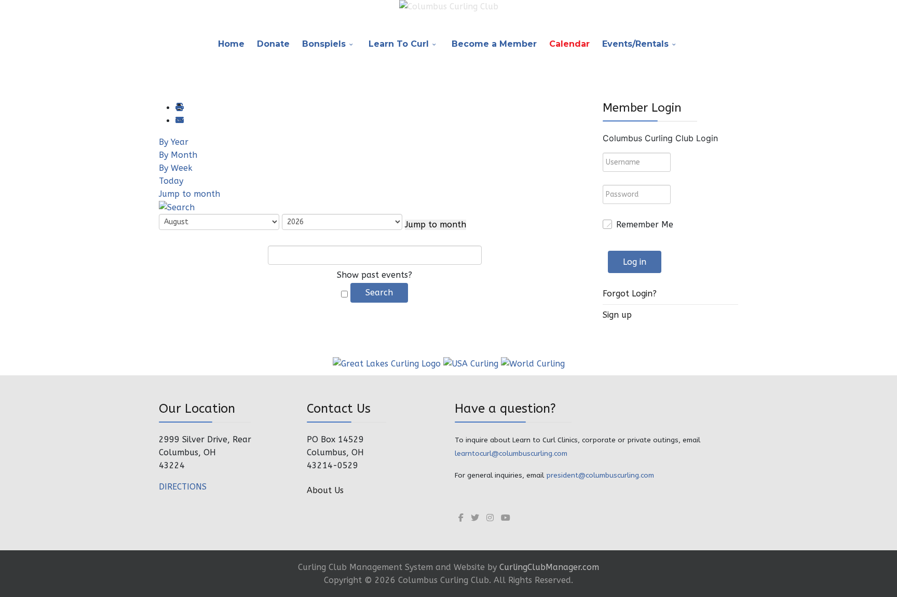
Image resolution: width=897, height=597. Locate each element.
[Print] (179, 108)
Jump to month (189, 194)
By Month (178, 155)
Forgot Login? (630, 293)
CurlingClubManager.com (549, 567)
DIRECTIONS (183, 487)
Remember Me (644, 224)
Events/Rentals (635, 44)
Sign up (617, 315)
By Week (176, 168)
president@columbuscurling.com (600, 475)
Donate (273, 44)
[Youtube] (505, 518)
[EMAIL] (179, 121)
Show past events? (374, 275)
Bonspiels (324, 44)
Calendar (569, 44)
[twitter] (475, 518)
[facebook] (461, 518)
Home (231, 44)
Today (171, 181)
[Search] (177, 207)
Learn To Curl (399, 44)
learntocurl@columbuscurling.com (511, 453)
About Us (325, 490)
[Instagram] (490, 518)
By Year (173, 142)
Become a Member (494, 44)
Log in (634, 262)
